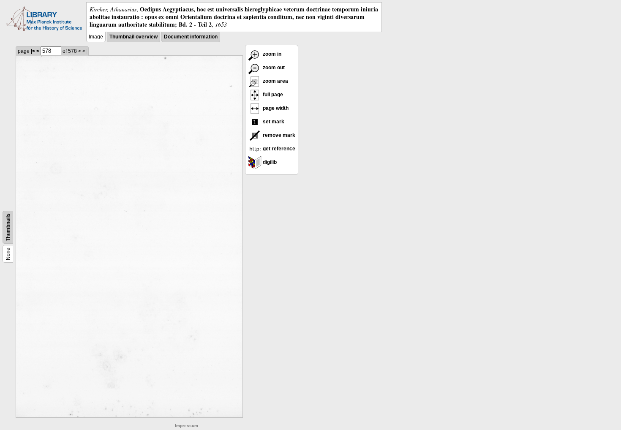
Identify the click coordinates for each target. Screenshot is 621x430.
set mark (272, 122)
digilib (269, 162)
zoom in (271, 54)
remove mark (278, 135)
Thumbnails (8, 227)
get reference (278, 149)
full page (272, 95)
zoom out (273, 68)
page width (275, 108)
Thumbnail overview (133, 37)
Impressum (186, 425)
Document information (191, 37)
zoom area (274, 81)
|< (33, 51)
